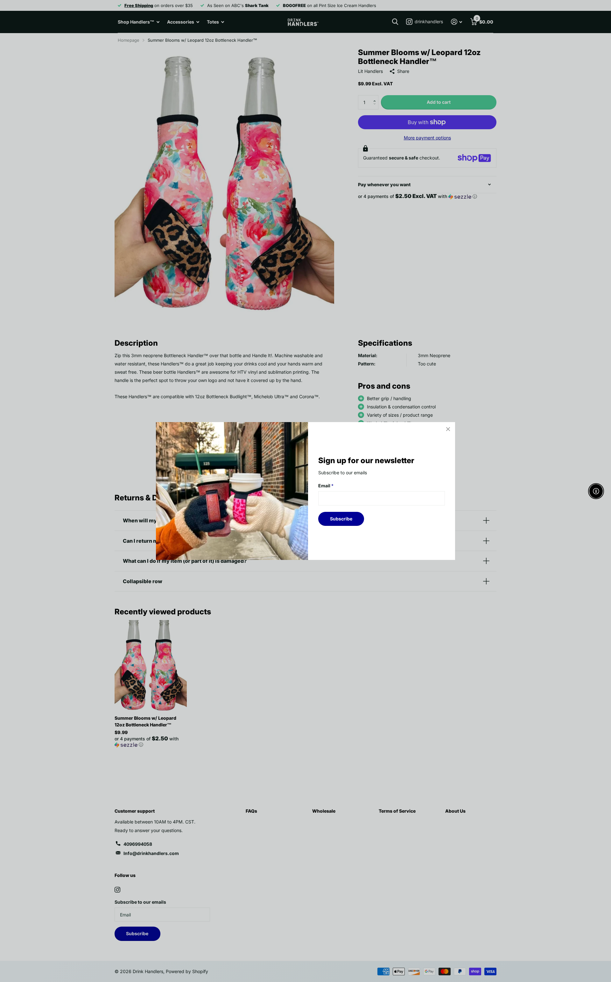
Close (448, 429)
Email (326, 485)
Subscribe (341, 518)
